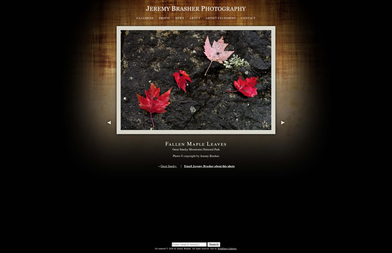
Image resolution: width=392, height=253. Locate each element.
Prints (164, 18)
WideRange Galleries (227, 248)
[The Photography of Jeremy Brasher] (196, 12)
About (194, 18)
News (179, 18)
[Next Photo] (283, 132)
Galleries (145, 18)
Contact (248, 18)
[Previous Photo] (108, 132)
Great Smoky (169, 166)
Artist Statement (221, 18)
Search (213, 244)
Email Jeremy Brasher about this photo (209, 166)
